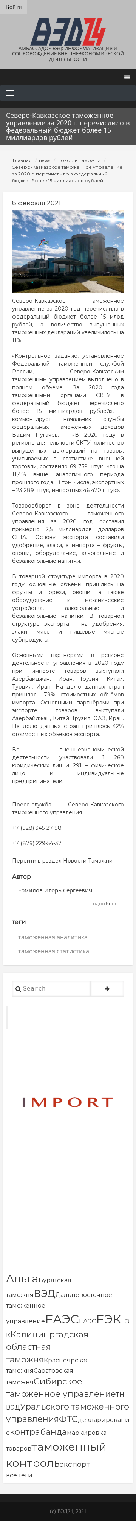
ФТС (68, 1419)
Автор (21, 876)
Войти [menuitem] (13, 7)
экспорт (75, 1464)
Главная (22, 160)
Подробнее (103, 904)
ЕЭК (108, 1319)
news (44, 160)
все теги (19, 1475)
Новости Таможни (78, 160)
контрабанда (38, 1432)
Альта (22, 1278)
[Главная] (68, 32)
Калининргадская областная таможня (47, 1347)
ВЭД (44, 1293)
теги (19, 921)
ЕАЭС (62, 1319)
